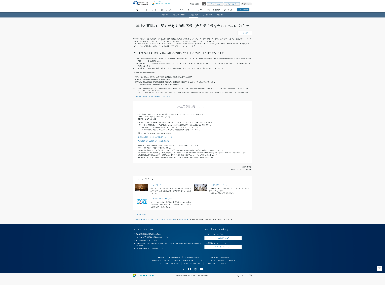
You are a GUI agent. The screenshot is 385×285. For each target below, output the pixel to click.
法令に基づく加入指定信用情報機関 (219, 257)
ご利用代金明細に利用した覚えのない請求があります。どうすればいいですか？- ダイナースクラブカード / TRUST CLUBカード (168, 244)
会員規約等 (161, 257)
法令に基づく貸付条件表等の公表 (184, 260)
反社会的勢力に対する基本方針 (160, 260)
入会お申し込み (216, 4)
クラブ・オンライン (232, 4)
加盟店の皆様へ (195, 4)
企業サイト (247, 4)
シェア (245, 33)
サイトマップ (211, 263)
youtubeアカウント (201, 269)
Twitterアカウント (183, 269)
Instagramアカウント (195, 269)
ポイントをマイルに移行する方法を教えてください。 (151, 248)
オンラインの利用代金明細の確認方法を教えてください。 (153, 237)
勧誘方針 (232, 260)
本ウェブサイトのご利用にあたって (169, 263)
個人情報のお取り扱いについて (195, 257)
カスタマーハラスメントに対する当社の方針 (212, 260)
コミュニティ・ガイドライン (193, 263)
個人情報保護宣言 (175, 257)
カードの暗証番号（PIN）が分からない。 (148, 240)
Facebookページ (189, 269)
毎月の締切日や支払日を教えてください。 (148, 234)
